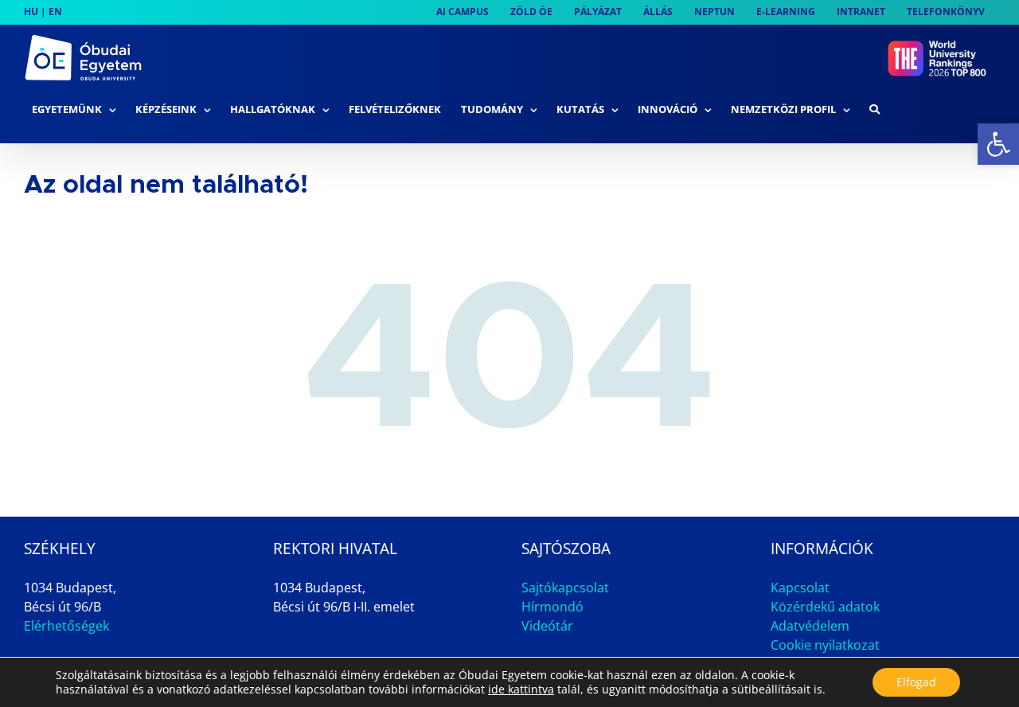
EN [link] (55, 11)
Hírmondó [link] (552, 606)
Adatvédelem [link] (810, 626)
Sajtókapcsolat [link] (565, 587)
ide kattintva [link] (521, 689)
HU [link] (31, 11)
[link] (998, 144)
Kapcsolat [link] (800, 587)
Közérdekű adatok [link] (825, 606)
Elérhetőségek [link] (66, 626)
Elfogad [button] (916, 681)
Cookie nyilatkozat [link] (825, 645)
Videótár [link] (547, 626)
